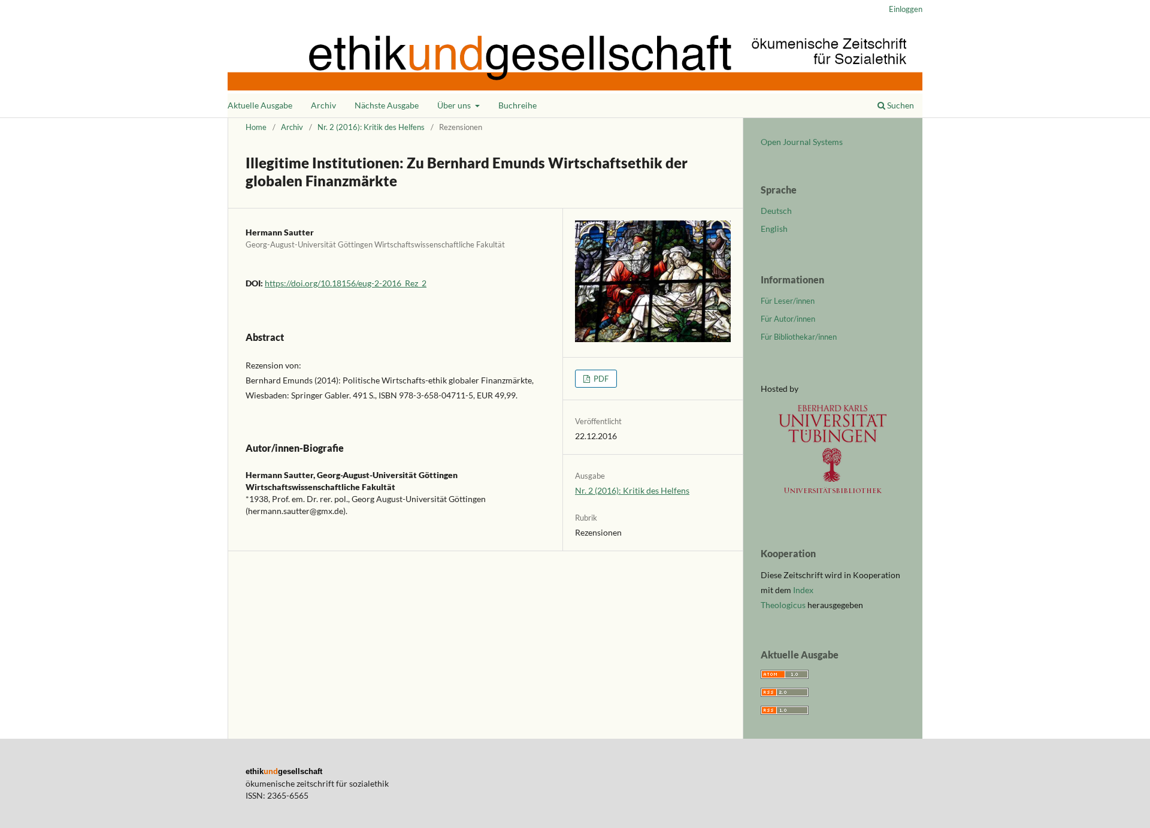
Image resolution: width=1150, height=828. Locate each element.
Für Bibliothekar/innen (799, 337)
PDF (600, 378)
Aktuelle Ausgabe (260, 105)
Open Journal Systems (802, 142)
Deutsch (776, 211)
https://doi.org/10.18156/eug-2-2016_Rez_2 (345, 283)
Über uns (455, 105)
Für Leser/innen (788, 301)
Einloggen (905, 9)
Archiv (323, 105)
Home (256, 127)
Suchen (899, 105)
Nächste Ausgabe (387, 105)
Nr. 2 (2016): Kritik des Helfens (371, 127)
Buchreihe (517, 105)
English (774, 228)
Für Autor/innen (788, 319)
